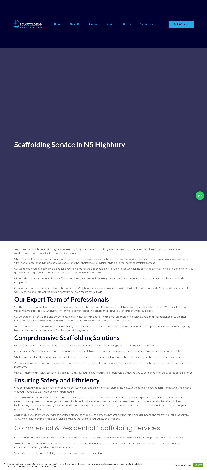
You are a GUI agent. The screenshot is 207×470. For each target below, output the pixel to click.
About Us (75, 24)
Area (109, 24)
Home (57, 24)
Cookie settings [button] (183, 465)
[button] (200, 195)
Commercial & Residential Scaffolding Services (87, 428)
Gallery (127, 24)
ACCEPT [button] (198, 465)
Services (93, 24)
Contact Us (146, 24)
